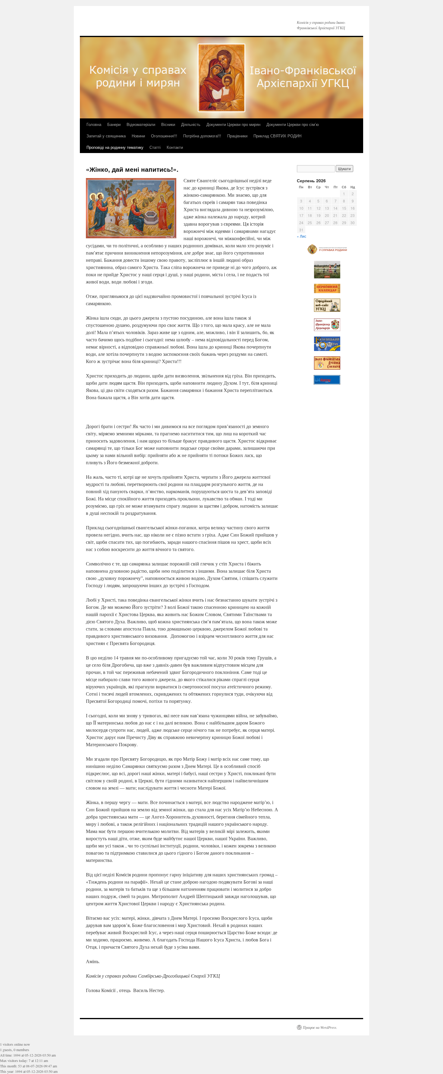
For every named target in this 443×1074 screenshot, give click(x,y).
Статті (155, 147)
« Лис (301, 236)
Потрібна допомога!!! (202, 136)
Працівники (237, 136)
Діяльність (190, 124)
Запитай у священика (106, 136)
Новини (138, 136)
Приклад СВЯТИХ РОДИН (277, 136)
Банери (114, 124)
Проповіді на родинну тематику (114, 147)
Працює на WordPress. (320, 1027)
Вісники (168, 124)
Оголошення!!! (164, 136)
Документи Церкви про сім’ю (292, 124)
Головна (93, 124)
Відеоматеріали (141, 124)
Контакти (175, 147)
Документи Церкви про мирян (233, 124)
